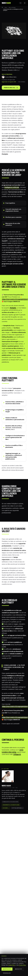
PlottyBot (13, 308)
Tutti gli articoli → (17, 808)
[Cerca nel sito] (20, 3)
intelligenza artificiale (11, 187)
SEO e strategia (12, 7)
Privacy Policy (22, 965)
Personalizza (7, 973)
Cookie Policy (11, 965)
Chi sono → (6, 808)
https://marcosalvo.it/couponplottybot (15, 299)
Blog (6, 7)
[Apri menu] (24, 2)
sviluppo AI (17, 754)
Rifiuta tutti (18, 969)
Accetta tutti (7, 969)
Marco (6, 3)
